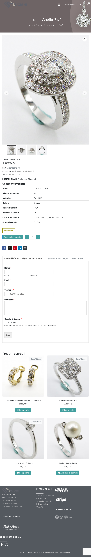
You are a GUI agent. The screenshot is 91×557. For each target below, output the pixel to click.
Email (7, 280)
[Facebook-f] (1, 544)
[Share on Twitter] (10, 248)
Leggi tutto (24, 410)
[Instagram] (6, 544)
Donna (19, 171)
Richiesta (9, 299)
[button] (84, 39)
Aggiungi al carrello (12, 237)
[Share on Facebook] (4, 248)
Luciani (31, 171)
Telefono (9, 290)
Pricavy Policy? (18, 325)
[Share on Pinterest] (15, 248)
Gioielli (25, 171)
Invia (8, 335)
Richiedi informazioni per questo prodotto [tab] (23, 258)
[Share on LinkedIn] (20, 248)
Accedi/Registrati (70, 4)
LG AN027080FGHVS (14, 174)
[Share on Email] (25, 248)
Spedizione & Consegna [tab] (57, 258)
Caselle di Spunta (13, 319)
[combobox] (6, 294)
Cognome (33, 275)
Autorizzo (12, 322)
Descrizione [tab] (77, 258)
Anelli (14, 171)
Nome (7, 268)
